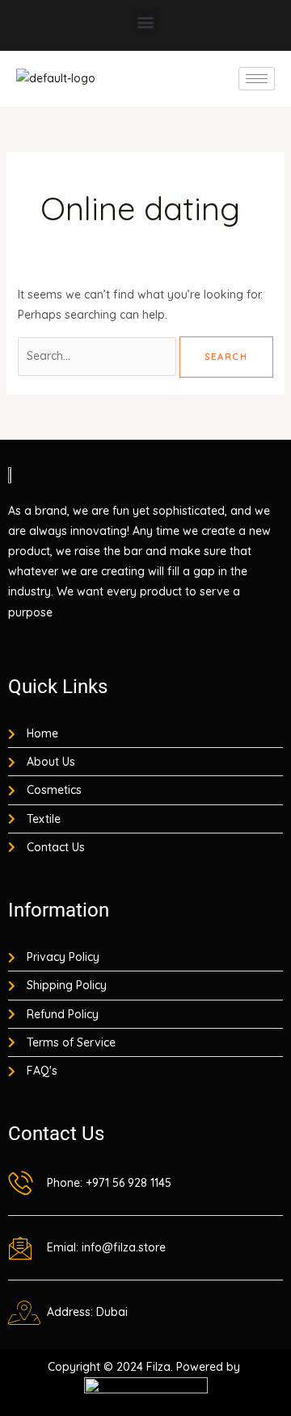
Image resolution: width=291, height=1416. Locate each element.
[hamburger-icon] (256, 78)
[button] (146, 21)
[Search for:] (98, 356)
